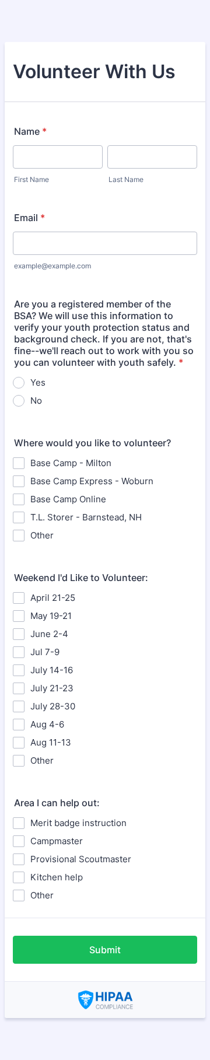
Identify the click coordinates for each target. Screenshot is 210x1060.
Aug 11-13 (50, 742)
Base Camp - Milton (70, 462)
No (36, 400)
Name (30, 131)
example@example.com (52, 265)
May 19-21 (51, 615)
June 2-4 (49, 633)
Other (42, 535)
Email (29, 217)
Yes (38, 382)
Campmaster (56, 840)
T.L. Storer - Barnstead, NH (86, 517)
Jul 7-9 (45, 651)
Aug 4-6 (47, 724)
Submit (105, 950)
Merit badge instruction (78, 822)
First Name (31, 179)
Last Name (126, 179)
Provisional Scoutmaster (80, 859)
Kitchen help (56, 877)
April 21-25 (52, 597)
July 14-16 (51, 670)
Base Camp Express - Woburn (91, 481)
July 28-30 (52, 706)
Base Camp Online (68, 499)
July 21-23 (52, 688)
